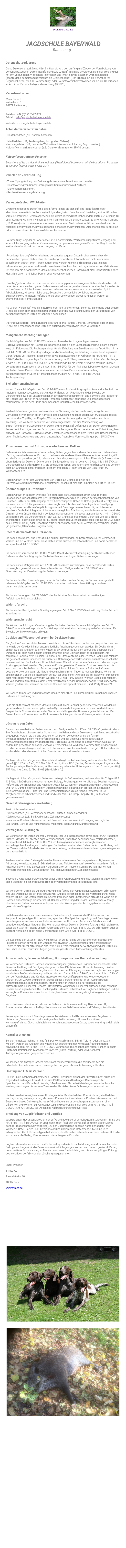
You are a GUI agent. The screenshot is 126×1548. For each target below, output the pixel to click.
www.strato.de (14, 1188)
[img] (63, 16)
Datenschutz (63, 29)
